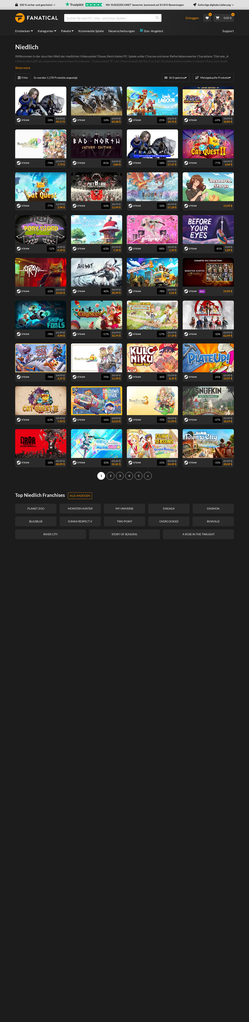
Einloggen (192, 18)
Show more (22, 68)
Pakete (66, 31)
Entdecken (22, 31)
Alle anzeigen (80, 495)
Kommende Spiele (91, 31)
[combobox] (122, 18)
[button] (35, 5)
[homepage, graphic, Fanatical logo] (36, 18)
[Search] (157, 18)
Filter (25, 77)
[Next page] (148, 476)
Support (228, 31)
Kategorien (45, 31)
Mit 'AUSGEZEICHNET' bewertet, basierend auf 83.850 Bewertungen (145, 4)
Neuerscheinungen (121, 31)
